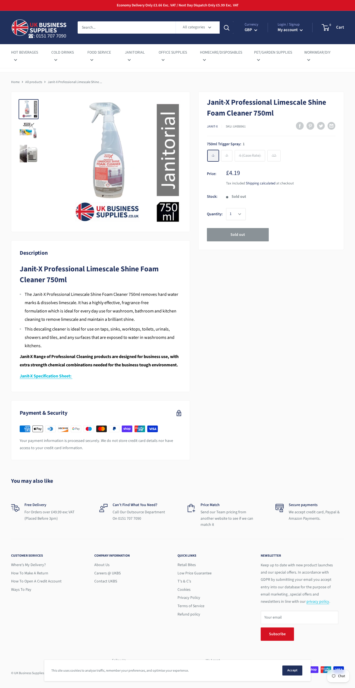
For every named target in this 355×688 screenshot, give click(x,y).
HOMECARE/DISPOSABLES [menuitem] (221, 52)
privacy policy (317, 601)
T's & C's (184, 581)
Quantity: (215, 214)
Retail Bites (187, 565)
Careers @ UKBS (107, 573)
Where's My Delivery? (28, 565)
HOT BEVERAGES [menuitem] (24, 52)
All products (33, 82)
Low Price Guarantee (195, 573)
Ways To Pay (21, 589)
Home (15, 82)
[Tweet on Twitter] (321, 126)
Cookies (184, 589)
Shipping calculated (260, 183)
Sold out (237, 234)
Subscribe (277, 634)
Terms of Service (191, 606)
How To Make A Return (29, 573)
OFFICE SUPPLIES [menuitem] (173, 52)
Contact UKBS (105, 581)
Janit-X (212, 126)
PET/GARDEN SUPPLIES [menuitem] (273, 52)
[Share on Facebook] (300, 126)
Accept (292, 670)
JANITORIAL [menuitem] (135, 52)
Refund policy (189, 614)
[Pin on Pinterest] (310, 126)
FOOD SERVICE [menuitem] (99, 52)
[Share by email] (331, 126)
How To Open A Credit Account (36, 581)
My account (288, 30)
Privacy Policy (189, 598)
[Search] (227, 27)
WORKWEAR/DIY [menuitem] (317, 52)
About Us (102, 565)
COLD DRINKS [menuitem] (62, 52)
